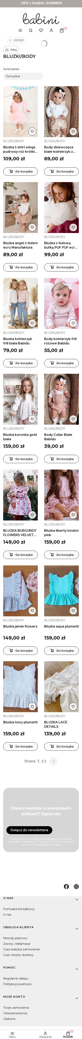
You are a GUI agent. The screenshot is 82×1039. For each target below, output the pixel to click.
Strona (29, 761)
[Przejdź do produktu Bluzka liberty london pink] (61, 495)
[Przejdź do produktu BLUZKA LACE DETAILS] (61, 686)
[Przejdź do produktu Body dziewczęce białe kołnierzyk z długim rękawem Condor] (61, 111)
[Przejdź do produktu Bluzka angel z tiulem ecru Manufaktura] (20, 207)
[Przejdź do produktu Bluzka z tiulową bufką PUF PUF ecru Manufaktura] (61, 207)
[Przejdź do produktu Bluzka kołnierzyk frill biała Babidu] (20, 303)
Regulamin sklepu (15, 978)
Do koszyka (24, 171)
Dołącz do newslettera (29, 830)
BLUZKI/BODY (13, 141)
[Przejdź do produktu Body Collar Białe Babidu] (61, 399)
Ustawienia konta (15, 1013)
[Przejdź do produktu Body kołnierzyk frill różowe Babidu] (61, 303)
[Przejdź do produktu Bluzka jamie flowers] (20, 590)
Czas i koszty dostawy (18, 955)
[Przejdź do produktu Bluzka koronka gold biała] (20, 399)
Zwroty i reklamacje (16, 944)
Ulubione (9, 1019)
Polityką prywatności (48, 844)
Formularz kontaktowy (19, 909)
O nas (7, 914)
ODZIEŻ (19, 40)
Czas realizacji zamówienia (21, 949)
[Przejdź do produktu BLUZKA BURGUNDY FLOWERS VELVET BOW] (20, 495)
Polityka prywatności (17, 984)
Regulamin (52, 838)
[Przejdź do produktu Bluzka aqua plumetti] (61, 590)
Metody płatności (15, 938)
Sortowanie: (11, 69)
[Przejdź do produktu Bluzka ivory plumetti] (20, 686)
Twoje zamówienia (16, 1007)
